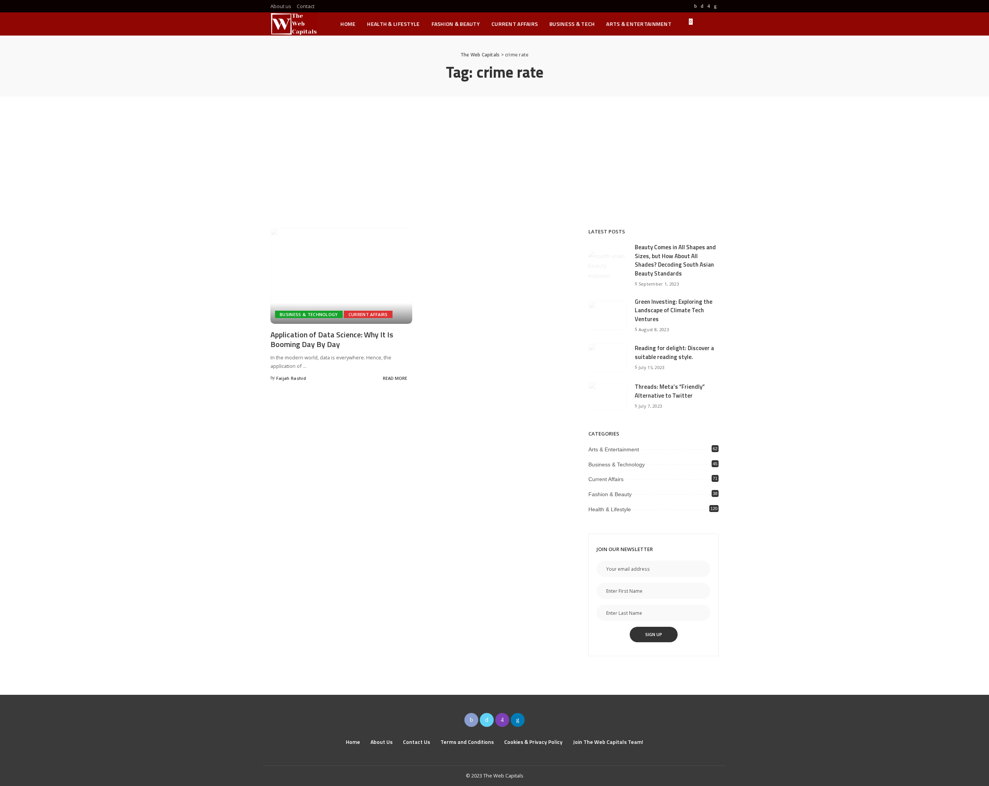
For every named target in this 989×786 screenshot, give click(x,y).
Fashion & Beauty (610, 494)
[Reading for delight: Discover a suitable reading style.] (607, 357)
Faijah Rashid (291, 378)
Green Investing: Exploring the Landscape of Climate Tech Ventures (673, 310)
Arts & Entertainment (613, 449)
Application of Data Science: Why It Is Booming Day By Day (331, 339)
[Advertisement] (494, 154)
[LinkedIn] (715, 6)
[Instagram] (708, 6)
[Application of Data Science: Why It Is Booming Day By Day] (341, 276)
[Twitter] (702, 6)
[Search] (714, 24)
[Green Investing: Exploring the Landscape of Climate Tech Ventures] (607, 315)
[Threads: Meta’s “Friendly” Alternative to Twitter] (607, 396)
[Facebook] (695, 6)
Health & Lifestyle (609, 509)
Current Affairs (368, 314)
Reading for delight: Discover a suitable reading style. (674, 352)
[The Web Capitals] (293, 24)
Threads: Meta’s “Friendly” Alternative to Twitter (670, 391)
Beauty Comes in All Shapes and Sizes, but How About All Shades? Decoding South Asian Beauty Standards (675, 260)
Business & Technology (309, 314)
